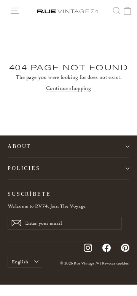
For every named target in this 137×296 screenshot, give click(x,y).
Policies (24, 168)
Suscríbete (29, 194)
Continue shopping (68, 88)
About (19, 146)
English (20, 262)
